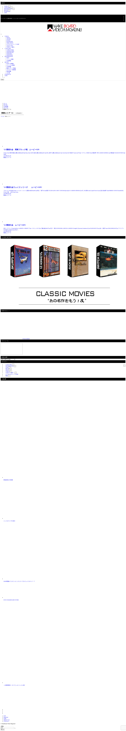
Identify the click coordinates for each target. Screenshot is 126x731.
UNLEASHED (26, 338)
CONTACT (6, 721)
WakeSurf (6, 717)
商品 (7, 375)
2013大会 (2, 116)
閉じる (2, 729)
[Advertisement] (63, 91)
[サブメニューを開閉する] (9, 6)
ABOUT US (6, 720)
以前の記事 (3, 359)
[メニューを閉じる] (1, 1)
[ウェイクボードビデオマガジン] (63, 31)
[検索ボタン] (4, 77)
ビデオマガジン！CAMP (12, 374)
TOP (5, 716)
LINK (5, 12)
